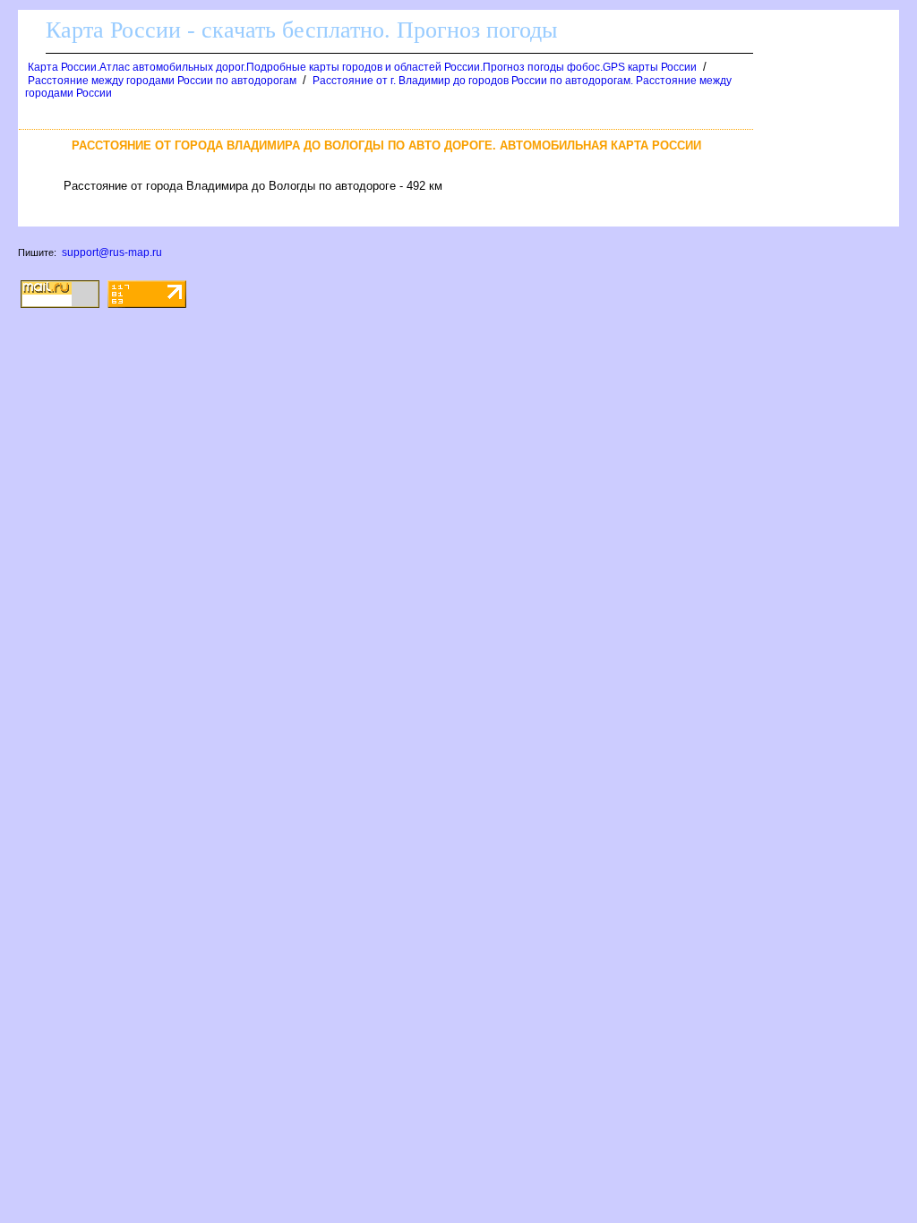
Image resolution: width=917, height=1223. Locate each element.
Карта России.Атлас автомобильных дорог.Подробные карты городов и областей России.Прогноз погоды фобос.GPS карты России (362, 67)
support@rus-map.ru (112, 252)
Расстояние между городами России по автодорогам (162, 80)
